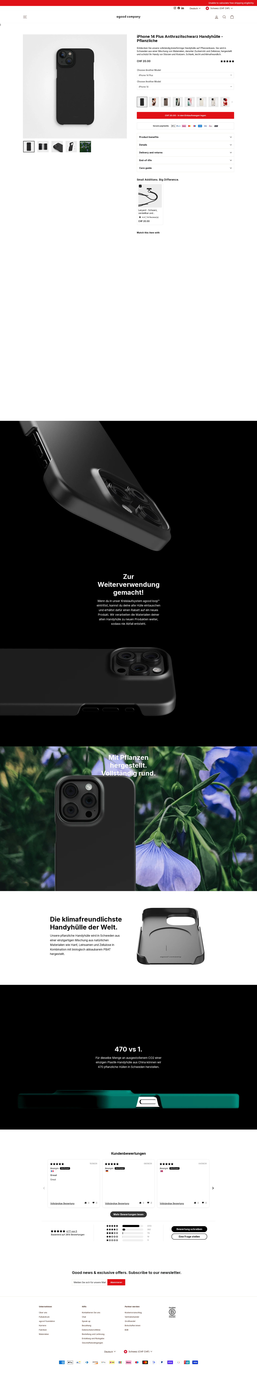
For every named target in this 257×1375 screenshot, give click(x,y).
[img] (57, 1164)
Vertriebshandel (132, 1317)
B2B (126, 1330)
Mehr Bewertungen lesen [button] (128, 1214)
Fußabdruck (44, 1317)
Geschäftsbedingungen (92, 1343)
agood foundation (47, 1321)
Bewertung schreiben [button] (189, 1229)
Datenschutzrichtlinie (91, 1330)
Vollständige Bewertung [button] (62, 1203)
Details (143, 144)
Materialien (44, 1334)
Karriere (42, 1325)
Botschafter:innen (132, 1325)
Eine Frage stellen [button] (189, 1236)
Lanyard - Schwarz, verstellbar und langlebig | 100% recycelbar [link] (147, 212)
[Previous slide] (44, 1188)
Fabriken (43, 1330)
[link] (150, 196)
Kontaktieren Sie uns (91, 1312)
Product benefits (149, 137)
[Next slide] (213, 1188)
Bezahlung (86, 1325)
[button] (227, 61)
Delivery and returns (151, 152)
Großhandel (130, 1321)
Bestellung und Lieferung (93, 1334)
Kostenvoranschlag (133, 1312)
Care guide (145, 168)
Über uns (43, 1312)
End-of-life (145, 160)
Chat (84, 1317)
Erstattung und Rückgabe (93, 1338)
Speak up (86, 1321)
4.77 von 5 (71, 1231)
